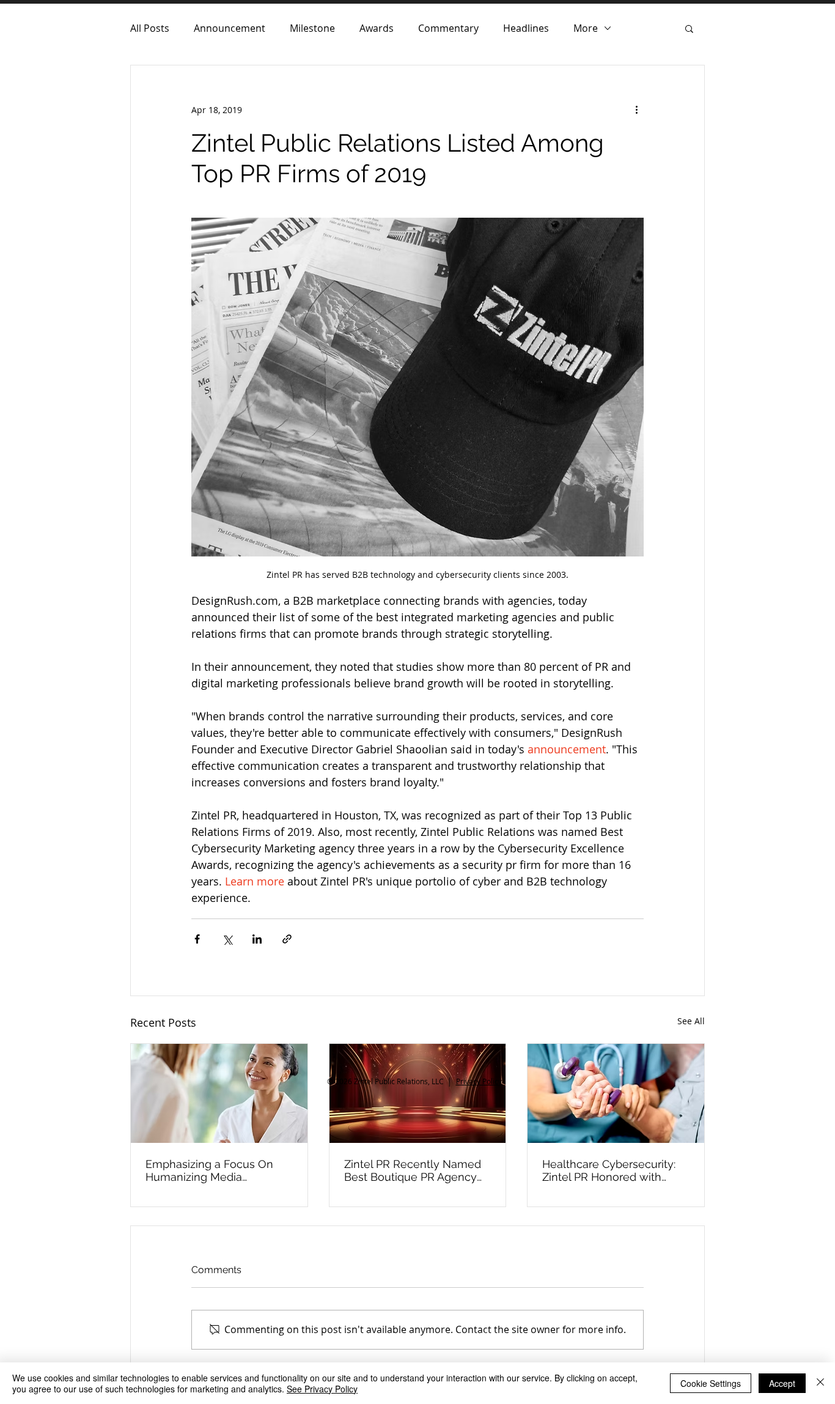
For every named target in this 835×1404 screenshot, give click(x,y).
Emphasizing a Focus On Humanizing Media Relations (209, 1170)
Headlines (526, 28)
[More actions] (636, 109)
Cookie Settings (710, 1383)
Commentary (448, 28)
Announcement (229, 28)
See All (691, 1021)
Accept (782, 1383)
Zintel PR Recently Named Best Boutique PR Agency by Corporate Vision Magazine (412, 1170)
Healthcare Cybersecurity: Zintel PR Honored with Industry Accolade (608, 1170)
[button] (689, 28)
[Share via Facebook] (197, 939)
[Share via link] (287, 939)
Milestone (312, 28)
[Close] (820, 1383)
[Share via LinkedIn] (257, 939)
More (585, 28)
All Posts (149, 28)
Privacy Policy (479, 1081)
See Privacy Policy (322, 1389)
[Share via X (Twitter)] (227, 939)
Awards (376, 28)
